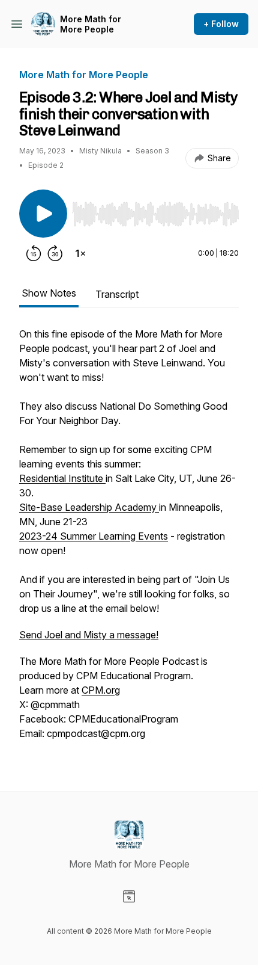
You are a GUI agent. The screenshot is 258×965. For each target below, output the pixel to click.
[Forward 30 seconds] (55, 253)
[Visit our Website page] (129, 896)
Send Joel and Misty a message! (88, 635)
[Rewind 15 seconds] (33, 253)
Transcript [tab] (117, 294)
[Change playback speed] (80, 253)
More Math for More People (90, 24)
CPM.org (101, 690)
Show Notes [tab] (49, 293)
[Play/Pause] (43, 214)
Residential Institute (62, 478)
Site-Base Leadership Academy (89, 507)
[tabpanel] (129, 540)
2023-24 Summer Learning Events (93, 536)
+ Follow (221, 24)
